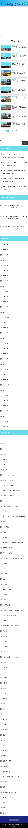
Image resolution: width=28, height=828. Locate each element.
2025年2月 (5, 301)
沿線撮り (5, 735)
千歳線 (4, 641)
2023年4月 (5, 416)
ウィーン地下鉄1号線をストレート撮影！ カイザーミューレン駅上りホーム (19, 90)
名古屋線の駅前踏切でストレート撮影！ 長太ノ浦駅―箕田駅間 (18, 124)
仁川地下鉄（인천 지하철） (10, 615)
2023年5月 (5, 411)
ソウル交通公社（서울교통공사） (12, 506)
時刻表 (4, 714)
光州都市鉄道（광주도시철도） (11, 625)
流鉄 (4, 740)
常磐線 (4, 688)
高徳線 (4, 807)
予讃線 (4, 599)
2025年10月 (6, 260)
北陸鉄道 (5, 636)
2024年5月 (5, 348)
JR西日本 (5, 469)
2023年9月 (5, 390)
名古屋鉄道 (6, 646)
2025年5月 (5, 286)
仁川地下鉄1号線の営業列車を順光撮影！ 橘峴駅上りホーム (19, 56)
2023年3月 (5, 421)
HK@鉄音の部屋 (13, 218)
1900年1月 (5, 426)
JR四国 (4, 454)
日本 (4, 709)
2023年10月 (6, 385)
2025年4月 (5, 291)
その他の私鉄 (6, 511)
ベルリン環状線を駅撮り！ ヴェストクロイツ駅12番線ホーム (19, 98)
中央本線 (5, 584)
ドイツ (4, 521)
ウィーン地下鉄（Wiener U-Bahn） (12, 490)
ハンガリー (6, 537)
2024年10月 (6, 322)
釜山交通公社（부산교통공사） (11, 776)
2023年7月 (5, 400)
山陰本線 (5, 677)
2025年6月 (5, 281)
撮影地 (4, 703)
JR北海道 (5, 449)
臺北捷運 (5, 755)
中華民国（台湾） (7, 589)
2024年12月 (6, 312)
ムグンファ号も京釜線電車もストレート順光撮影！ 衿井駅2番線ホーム (15, 164)
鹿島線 (4, 813)
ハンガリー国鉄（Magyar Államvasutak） (14, 542)
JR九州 (4, 443)
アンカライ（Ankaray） (9, 485)
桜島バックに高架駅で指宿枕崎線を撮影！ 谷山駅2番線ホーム (18, 73)
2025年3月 (5, 296)
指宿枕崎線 (6, 698)
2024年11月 (6, 317)
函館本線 (5, 631)
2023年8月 (5, 395)
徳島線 (4, 693)
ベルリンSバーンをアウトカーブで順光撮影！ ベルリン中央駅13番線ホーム (19, 107)
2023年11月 (6, 379)
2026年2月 (5, 255)
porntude (13, 228)
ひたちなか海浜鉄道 (8, 547)
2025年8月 (5, 270)
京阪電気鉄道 (6, 605)
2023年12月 (6, 374)
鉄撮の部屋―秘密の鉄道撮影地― (14, 4)
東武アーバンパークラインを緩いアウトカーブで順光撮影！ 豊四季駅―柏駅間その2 (15, 156)
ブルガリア (6, 563)
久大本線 (5, 594)
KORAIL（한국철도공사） (9, 475)
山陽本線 (5, 683)
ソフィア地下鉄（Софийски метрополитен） (15, 516)
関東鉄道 (5, 781)
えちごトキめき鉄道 (8, 495)
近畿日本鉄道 (6, 771)
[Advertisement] (14, 20)
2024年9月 (5, 327)
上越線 (4, 579)
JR (3, 438)
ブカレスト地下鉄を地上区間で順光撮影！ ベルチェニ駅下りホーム (19, 65)
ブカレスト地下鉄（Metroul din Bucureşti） (14, 553)
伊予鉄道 (5, 620)
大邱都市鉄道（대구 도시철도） (11, 657)
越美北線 (5, 766)
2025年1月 (5, 307)
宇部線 (4, 662)
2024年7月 (5, 338)
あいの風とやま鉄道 (8, 480)
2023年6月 (5, 405)
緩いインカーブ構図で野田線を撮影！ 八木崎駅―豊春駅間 (18, 81)
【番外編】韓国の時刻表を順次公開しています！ (13, 205)
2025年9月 (5, 265)
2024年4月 (5, 353)
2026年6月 (5, 249)
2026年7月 (5, 244)
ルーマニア (6, 573)
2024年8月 (5, 333)
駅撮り (4, 802)
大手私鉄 (5, 651)
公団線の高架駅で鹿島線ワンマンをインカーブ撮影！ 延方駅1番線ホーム (19, 116)
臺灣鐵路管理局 (7, 761)
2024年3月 (5, 359)
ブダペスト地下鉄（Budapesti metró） (13, 558)
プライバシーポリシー (14, 820)
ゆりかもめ (6, 568)
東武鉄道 (5, 719)
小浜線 (4, 672)
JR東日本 (5, 459)
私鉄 (4, 745)
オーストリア (6, 501)
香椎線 (4, 797)
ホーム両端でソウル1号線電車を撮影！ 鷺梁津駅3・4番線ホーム (15, 172)
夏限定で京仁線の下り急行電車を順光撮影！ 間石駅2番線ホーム (15, 180)
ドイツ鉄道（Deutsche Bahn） (11, 527)
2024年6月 (5, 343)
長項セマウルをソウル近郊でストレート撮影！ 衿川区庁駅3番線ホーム (19, 48)
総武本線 (5, 750)
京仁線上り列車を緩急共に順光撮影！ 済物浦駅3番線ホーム (15, 188)
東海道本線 (6, 724)
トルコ (4, 532)
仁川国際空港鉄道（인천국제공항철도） (13, 610)
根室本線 (5, 729)
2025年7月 (5, 275)
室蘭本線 (5, 667)
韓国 (4, 787)
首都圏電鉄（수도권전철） (10, 792)
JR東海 (4, 464)
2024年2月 (5, 364)
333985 (14, 207)
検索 (1, 140)
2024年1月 (5, 369)
